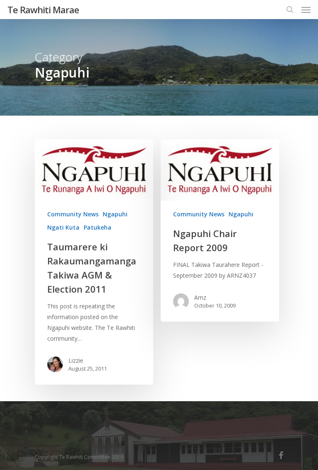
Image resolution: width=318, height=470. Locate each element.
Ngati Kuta (63, 227)
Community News (73, 214)
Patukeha (97, 227)
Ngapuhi (115, 214)
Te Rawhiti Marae (43, 9)
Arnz (200, 297)
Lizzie (75, 360)
